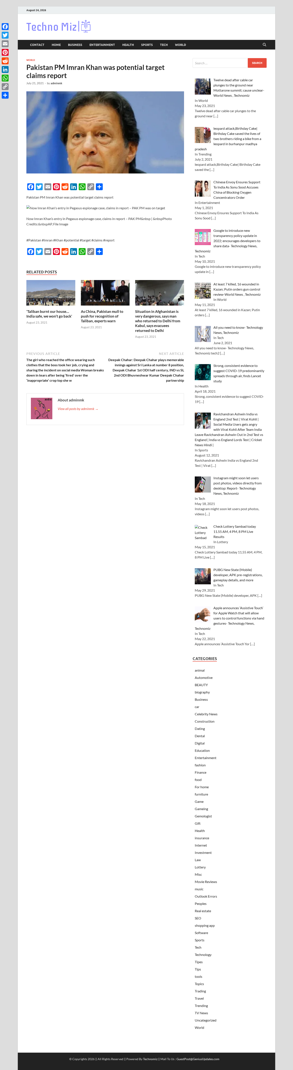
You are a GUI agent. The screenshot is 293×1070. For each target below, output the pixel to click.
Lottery (200, 867)
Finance (200, 772)
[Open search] (264, 45)
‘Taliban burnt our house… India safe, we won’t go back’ (49, 313)
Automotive (204, 677)
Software (201, 933)
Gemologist (203, 816)
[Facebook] (5, 26)
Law (198, 860)
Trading (200, 991)
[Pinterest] (5, 52)
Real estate (203, 911)
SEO (198, 918)
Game (199, 801)
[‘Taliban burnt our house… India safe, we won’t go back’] (50, 294)
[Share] (5, 95)
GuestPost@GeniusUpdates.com (198, 1059)
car (197, 707)
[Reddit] (5, 61)
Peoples (201, 903)
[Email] (5, 43)
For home (202, 787)
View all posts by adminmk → (78, 409)
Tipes (199, 962)
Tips (198, 969)
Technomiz (150, 1059)
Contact (37, 45)
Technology (203, 954)
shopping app (205, 925)
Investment (203, 852)
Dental (200, 736)
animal (200, 670)
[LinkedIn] (5, 69)
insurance (202, 838)
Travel (199, 998)
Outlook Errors (206, 896)
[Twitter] (5, 35)
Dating (200, 728)
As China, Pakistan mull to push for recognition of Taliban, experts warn (102, 316)
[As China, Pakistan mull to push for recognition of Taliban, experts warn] (105, 294)
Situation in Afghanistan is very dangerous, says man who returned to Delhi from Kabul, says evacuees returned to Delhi (157, 321)
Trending (201, 1006)
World (180, 45)
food (198, 780)
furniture (201, 794)
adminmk (56, 83)
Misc (198, 874)
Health (128, 45)
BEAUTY (201, 685)
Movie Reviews (206, 882)
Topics (199, 984)
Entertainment (102, 45)
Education (202, 750)
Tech (164, 45)
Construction (204, 721)
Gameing (201, 809)
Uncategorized (205, 1020)
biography (202, 692)
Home (56, 45)
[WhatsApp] (5, 78)
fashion (200, 765)
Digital (200, 743)
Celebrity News (206, 714)
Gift (198, 823)
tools (198, 976)
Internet (201, 845)
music (199, 889)
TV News (201, 1013)
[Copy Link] (5, 86)
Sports (147, 45)
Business (75, 45)
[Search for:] (230, 63)
